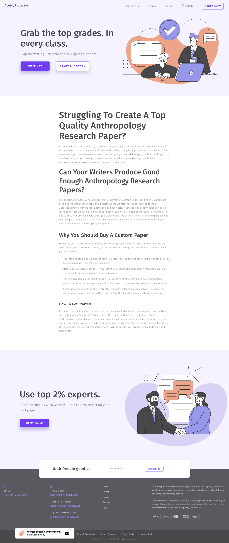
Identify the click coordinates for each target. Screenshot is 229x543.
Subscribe (154, 469)
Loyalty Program (108, 534)
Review (106, 497)
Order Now (212, 6)
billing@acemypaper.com (64, 516)
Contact (169, 5)
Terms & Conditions (86, 534)
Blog (105, 507)
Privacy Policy (128, 534)
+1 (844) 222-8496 (15, 494)
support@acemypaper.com (65, 505)
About (105, 486)
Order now (35, 66)
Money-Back (146, 534)
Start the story (73, 66)
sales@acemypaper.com (63, 494)
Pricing (151, 5)
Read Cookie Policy (36, 535)
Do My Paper (34, 423)
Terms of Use (214, 504)
